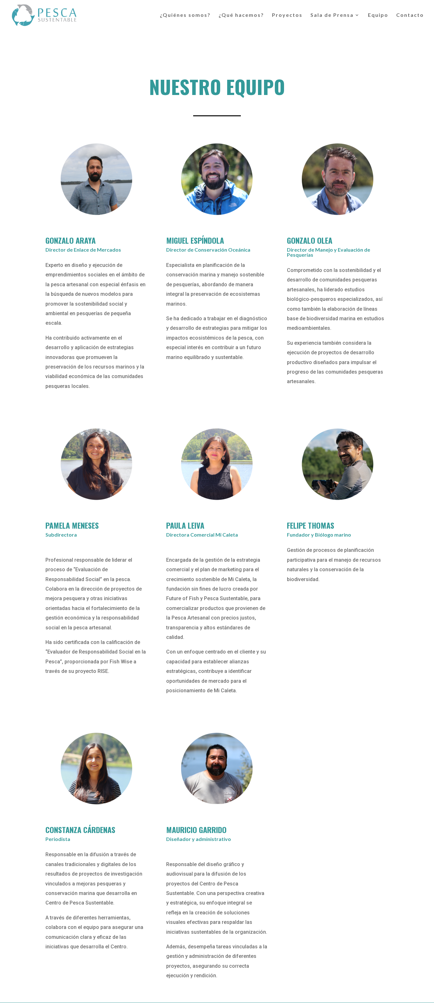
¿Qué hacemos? (241, 15)
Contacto (410, 15)
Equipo (378, 15)
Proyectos (287, 15)
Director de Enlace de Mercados (83, 250)
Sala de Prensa (332, 15)
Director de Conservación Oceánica (208, 250)
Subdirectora (61, 535)
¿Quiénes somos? (185, 15)
